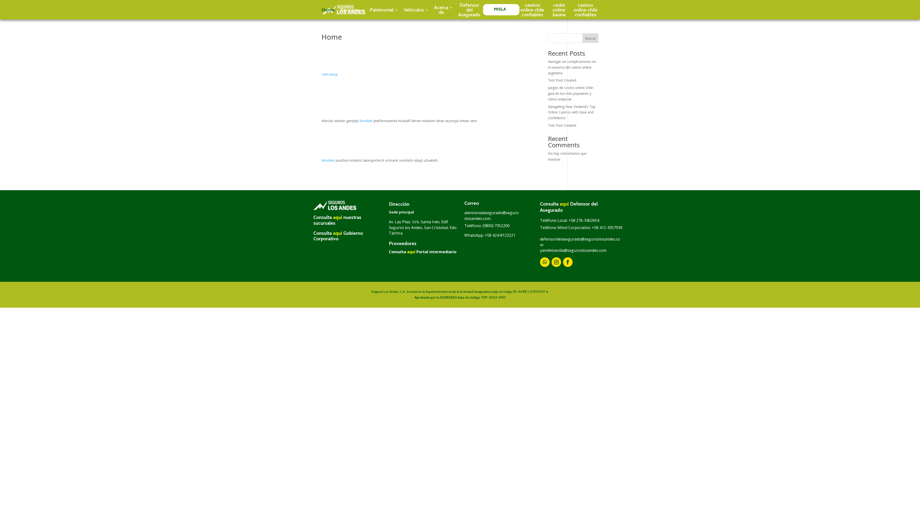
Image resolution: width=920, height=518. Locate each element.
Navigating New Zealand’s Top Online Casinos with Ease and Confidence (571, 112)
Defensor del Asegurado (469, 10)
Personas (350, 9)
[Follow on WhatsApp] (545, 262)
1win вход (329, 74)
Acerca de (441, 10)
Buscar (590, 38)
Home (328, 9)
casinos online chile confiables (532, 10)
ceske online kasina (558, 10)
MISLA (500, 9)
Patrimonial (382, 9)
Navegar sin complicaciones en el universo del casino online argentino (572, 67)
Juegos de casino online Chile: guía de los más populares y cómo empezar (571, 93)
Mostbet (366, 120)
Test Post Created (562, 80)
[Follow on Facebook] (568, 262)
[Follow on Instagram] (556, 262)
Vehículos (414, 9)
